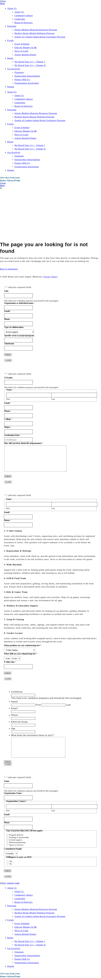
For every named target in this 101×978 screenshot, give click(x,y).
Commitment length (13, 849)
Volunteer (19, 72)
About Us (12, 8)
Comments (16, 692)
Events (10, 40)
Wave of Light (21, 51)
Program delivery (16, 835)
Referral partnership (17, 842)
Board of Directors (23, 22)
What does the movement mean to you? (32, 735)
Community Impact (23, 15)
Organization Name (13, 793)
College (8, 419)
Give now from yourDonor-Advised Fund (10, 179)
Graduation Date (12, 435)
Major (7, 427)
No (10, 864)
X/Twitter (8, 378)
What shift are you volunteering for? (21, 654)
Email (7, 311)
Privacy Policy (51, 277)
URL (6, 291)
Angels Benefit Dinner (25, 55)
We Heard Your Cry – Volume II (30, 65)
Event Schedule (21, 44)
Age (13, 728)
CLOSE (8, 360)
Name (14, 702)
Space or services (16, 845)
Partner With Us (22, 79)
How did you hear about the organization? (23, 443)
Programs (11, 26)
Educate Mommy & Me (25, 47)
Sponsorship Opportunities (27, 76)
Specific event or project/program (19, 335)
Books (10, 58)
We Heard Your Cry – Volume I (29, 62)
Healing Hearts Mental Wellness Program (34, 33)
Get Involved (13, 69)
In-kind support (15, 840)
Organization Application (26, 83)
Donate (10, 87)
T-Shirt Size (10, 662)
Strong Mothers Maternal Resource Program (35, 30)
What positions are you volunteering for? (23, 645)
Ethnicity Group (19, 722)
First (8, 399)
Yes (10, 861)
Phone (7, 319)
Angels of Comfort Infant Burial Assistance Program (39, 37)
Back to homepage (9, 269)
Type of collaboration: (14, 327)
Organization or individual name (19, 303)
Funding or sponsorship (19, 837)
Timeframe (9, 343)
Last (53, 399)
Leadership (19, 19)
